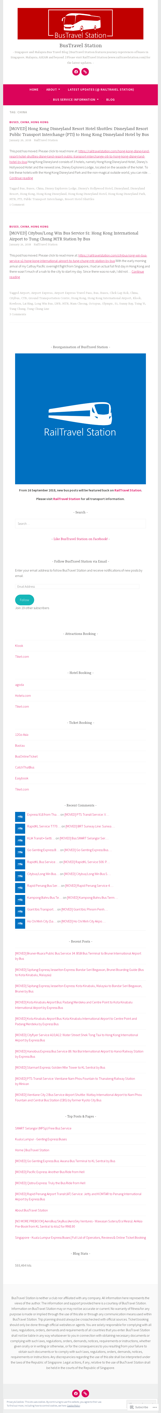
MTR (12, 199)
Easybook (21, 778)
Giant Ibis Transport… (42, 909)
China (24, 122)
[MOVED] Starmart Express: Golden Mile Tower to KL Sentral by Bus (60, 1067)
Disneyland (121, 188)
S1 (116, 303)
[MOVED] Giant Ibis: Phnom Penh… (84, 909)
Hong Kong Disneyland (51, 194)
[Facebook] (76, 72)
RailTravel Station (46, 140)
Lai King (28, 303)
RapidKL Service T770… (44, 826)
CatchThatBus (24, 767)
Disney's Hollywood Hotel (95, 188)
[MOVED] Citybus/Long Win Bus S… (87, 874)
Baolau (20, 745)
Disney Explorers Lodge (61, 188)
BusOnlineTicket (26, 756)
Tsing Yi (140, 303)
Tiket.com (22, 656)
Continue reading (21, 178)
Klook (137, 298)
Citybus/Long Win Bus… (43, 874)
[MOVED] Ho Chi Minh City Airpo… (83, 921)
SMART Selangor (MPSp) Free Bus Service (43, 1128)
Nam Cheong (78, 303)
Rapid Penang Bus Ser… (43, 885)
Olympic (107, 303)
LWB (58, 303)
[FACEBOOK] (76, 1393)
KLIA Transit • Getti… (41, 838)
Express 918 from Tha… (43, 814)
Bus (22, 188)
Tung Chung (17, 309)
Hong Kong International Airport (109, 298)
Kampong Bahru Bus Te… (44, 897)
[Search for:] (80, 523)
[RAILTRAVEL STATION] (85, 1393)
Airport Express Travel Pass (73, 293)
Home (34, 89)
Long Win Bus (44, 303)
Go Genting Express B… (43, 850)
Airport (25, 293)
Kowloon (15, 303)
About (51, 89)
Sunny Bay (126, 303)
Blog (110, 100)
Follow (24, 600)
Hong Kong (40, 122)
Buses (14, 122)
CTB (24, 298)
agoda (19, 684)
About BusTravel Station (31, 1210)
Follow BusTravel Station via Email (80, 562)
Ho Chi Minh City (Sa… (42, 921)
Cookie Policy (73, 1405)
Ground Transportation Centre (49, 298)
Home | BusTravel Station (32, 1150)
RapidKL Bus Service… (43, 862)
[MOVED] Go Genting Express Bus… (88, 850)
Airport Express (42, 293)
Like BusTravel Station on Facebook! (81, 539)
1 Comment (17, 204)
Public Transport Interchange (43, 199)
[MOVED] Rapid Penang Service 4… (89, 885)
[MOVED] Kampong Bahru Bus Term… (92, 897)
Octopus (94, 303)
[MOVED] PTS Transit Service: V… (87, 814)
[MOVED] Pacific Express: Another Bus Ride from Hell (50, 1172)
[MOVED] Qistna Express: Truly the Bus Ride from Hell (50, 1183)
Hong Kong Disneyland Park (126, 194)
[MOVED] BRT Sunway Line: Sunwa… (90, 826)
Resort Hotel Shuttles (79, 199)
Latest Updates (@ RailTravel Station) (101, 89)
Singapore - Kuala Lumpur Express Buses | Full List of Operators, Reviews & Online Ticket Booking (80, 1237)
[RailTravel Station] (85, 72)
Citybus (14, 298)
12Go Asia (21, 734)
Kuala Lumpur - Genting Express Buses (41, 1139)
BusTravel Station (80, 46)
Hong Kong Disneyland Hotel (87, 194)
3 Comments (17, 314)
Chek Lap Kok (119, 293)
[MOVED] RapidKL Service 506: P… (87, 862)
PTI (19, 199)
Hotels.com (23, 695)
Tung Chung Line (38, 309)
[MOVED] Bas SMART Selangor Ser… (84, 838)
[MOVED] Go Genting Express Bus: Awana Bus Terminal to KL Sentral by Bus (65, 1161)
